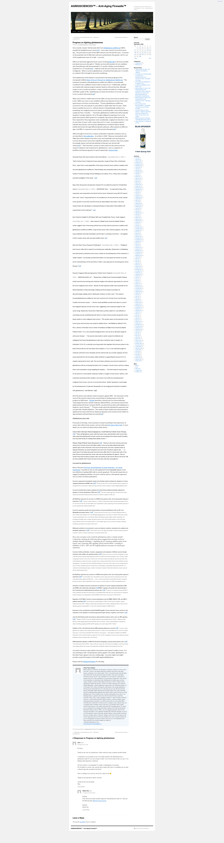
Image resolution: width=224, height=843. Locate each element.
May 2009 (137, 354)
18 (145, 52)
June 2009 (137, 352)
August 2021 (138, 190)
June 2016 (137, 231)
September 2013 (138, 274)
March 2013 (137, 283)
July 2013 (137, 277)
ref (91, 69)
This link (91, 400)
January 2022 (138, 186)
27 (150, 54)
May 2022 (137, 181)
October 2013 (138, 272)
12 (147, 50)
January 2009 (138, 360)
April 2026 (137, 159)
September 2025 (138, 165)
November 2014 (138, 252)
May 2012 (137, 297)
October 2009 (138, 346)
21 (135, 54)
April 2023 (137, 175)
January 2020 (138, 203)
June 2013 (137, 279)
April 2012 (137, 299)
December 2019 (138, 205)
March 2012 (137, 301)
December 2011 (138, 305)
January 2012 (138, 304)
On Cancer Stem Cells (115, 425)
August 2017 (138, 222)
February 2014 (138, 266)
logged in (82, 822)
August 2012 (138, 293)
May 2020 (137, 200)
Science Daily (113, 150)
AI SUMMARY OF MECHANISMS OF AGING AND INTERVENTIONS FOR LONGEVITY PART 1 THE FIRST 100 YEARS (143, 77)
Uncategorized (87, 729)
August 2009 (138, 349)
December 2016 (138, 227)
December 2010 (138, 324)
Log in (136, 367)
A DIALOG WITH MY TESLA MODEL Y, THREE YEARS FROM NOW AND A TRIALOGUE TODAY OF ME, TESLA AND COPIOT (143, 113)
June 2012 (137, 296)
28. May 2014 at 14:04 (83, 744)
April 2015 (137, 246)
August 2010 (138, 330)
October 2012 (138, 290)
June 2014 (137, 260)
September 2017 (138, 220)
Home (74, 31)
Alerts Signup (81, 31)
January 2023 (138, 179)
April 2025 (137, 168)
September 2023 (138, 172)
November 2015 (138, 239)
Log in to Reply (81, 786)
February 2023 (138, 178)
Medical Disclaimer (89, 662)
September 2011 (138, 310)
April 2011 (137, 318)
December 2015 (138, 238)
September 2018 (138, 212)
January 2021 (138, 195)
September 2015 (138, 241)
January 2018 (138, 219)
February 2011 (138, 321)
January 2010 (138, 341)
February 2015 (138, 247)
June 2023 (137, 173)
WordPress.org (138, 371)
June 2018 (137, 214)
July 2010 (137, 332)
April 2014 (137, 263)
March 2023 (137, 176)
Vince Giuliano (92, 44)
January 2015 (138, 249)
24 (142, 54)
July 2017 (137, 223)
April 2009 (137, 356)
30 (140, 56)
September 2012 (138, 291)
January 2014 (138, 268)
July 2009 (137, 351)
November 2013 (138, 271)
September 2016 (138, 230)
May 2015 (137, 244)
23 (140, 54)
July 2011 (137, 313)
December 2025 (138, 164)
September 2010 (138, 329)
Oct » (150, 58)
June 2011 (137, 315)
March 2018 (137, 217)
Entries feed (137, 368)
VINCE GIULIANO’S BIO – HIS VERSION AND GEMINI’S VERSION (142, 71)
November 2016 (138, 228)
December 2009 (138, 343)
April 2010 (137, 337)
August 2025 (138, 167)
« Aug (135, 58)
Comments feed (138, 370)
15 (137, 52)
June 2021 (137, 192)
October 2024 (138, 170)
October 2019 (138, 206)
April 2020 (137, 201)
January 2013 (138, 285)
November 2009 (138, 345)
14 (135, 52)
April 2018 (137, 216)
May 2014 (137, 261)
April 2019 (137, 211)
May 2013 (137, 280)
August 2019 (138, 208)
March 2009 (137, 357)
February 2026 (138, 161)
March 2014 (137, 264)
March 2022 (137, 183)
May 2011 (137, 316)
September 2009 (138, 348)
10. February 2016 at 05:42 (88, 793)
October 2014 (138, 253)
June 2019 (137, 209)
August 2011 (138, 312)
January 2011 (138, 323)
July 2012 (137, 294)
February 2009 (138, 359)
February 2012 (138, 302)
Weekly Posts (138, 64)
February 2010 (138, 340)
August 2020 (138, 198)
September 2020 (138, 197)
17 (142, 52)
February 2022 (138, 184)
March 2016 (137, 234)
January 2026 (138, 162)
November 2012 (138, 288)
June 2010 (137, 334)
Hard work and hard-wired (122, 37)
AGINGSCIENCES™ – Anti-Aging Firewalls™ (98, 6)
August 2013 (138, 275)
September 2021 (138, 189)
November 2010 (138, 326)
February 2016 (138, 236)
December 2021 (138, 187)
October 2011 (138, 308)
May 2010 (137, 335)
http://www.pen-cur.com (99, 801)
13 (150, 50)
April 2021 (137, 194)
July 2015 (137, 242)
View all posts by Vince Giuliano (92, 724)
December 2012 (138, 286)
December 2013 (138, 269)
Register (137, 365)
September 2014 (138, 255)
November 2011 (138, 307)
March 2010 (137, 338)
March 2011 (137, 319)
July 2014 (137, 258)
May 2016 (137, 233)
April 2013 (137, 282)
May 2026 (137, 157)
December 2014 (138, 250)
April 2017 (137, 225)
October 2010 (138, 327)
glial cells (112, 62)
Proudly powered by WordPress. (142, 828)
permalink (101, 729)
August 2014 (138, 257)
